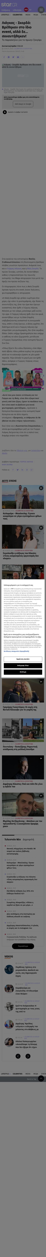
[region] (23, 628)
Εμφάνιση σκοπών (23, 659)
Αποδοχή (23, 672)
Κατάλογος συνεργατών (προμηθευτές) (16, 651)
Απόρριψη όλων (23, 666)
